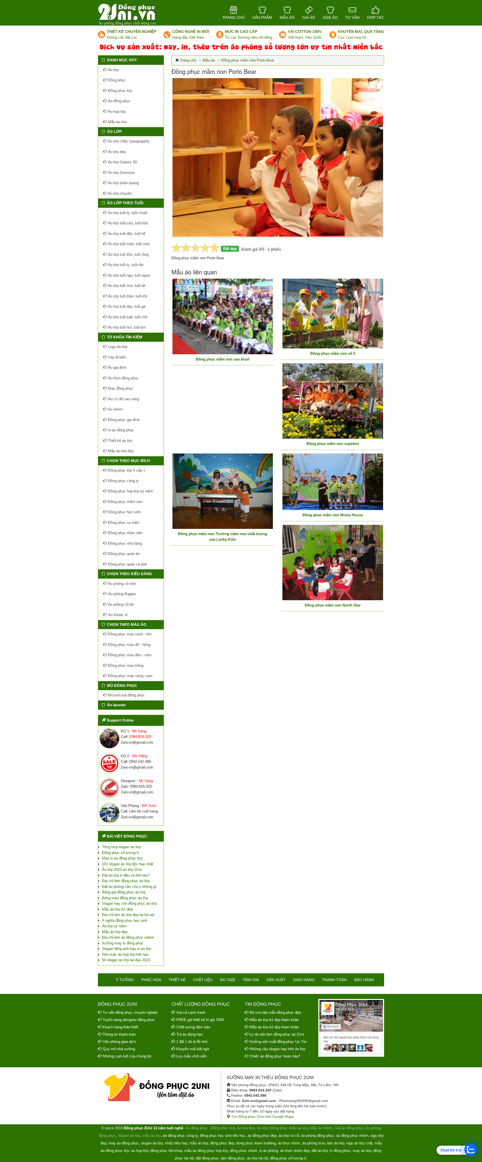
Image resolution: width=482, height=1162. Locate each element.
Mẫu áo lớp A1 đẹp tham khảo (274, 1020)
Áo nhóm (115, 409)
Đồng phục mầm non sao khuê (222, 359)
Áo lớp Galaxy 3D (122, 162)
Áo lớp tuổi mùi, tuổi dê (126, 285)
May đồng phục (120, 388)
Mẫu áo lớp (117, 122)
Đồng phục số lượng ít (120, 852)
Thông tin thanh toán (119, 1034)
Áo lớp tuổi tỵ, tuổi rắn (125, 265)
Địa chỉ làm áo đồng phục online (128, 937)
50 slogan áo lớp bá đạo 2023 (126, 960)
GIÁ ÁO (308, 17)
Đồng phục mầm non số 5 (332, 353)
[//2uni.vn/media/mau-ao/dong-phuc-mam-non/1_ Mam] (222, 316)
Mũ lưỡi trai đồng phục (126, 695)
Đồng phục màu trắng (125, 665)
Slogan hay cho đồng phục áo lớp (129, 903)
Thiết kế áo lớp (119, 440)
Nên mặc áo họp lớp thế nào (125, 954)
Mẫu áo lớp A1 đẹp (117, 909)
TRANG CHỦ (233, 17)
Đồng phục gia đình (123, 420)
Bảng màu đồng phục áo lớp (125, 898)
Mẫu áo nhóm (321, 1128)
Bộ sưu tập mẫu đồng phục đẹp (275, 1012)
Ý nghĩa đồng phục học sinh (124, 920)
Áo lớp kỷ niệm (114, 926)
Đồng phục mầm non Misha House (333, 515)
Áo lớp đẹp (116, 151)
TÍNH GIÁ (251, 980)
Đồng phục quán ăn (123, 553)
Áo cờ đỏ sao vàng (123, 399)
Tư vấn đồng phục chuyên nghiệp (130, 1012)
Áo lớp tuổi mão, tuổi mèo (128, 244)
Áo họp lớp (116, 111)
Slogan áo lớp (129, 1135)
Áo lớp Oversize (121, 172)
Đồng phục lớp (119, 90)
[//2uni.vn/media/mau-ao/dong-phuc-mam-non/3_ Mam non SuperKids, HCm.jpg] (332, 401)
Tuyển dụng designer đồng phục (129, 1020)
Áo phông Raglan (121, 594)
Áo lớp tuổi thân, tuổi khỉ (127, 296)
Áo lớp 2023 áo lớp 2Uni (122, 869)
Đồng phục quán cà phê (127, 564)
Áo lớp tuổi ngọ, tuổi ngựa (128, 275)
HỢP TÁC (375, 17)
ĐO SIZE (227, 980)
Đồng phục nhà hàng (124, 543)
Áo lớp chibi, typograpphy (128, 141)
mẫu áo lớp (151, 1135)
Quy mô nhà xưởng (119, 1049)
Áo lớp (113, 70)
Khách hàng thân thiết (120, 1027)
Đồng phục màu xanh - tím (129, 634)
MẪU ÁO (287, 17)
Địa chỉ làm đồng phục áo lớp (126, 881)
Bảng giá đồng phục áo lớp (124, 892)
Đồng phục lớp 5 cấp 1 (126, 470)
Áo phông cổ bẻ (120, 604)
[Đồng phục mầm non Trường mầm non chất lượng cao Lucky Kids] (222, 491)
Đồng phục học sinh (124, 512)
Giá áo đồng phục (349, 1128)
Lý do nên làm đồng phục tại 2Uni (277, 1034)
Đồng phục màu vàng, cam (129, 676)
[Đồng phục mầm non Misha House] (332, 481)
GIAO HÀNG (304, 980)
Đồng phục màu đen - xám (129, 655)
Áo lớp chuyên (119, 193)
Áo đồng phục (119, 101)
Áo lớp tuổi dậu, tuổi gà (126, 306)
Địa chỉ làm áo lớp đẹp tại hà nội (128, 915)
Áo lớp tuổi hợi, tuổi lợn (126, 327)
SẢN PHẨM (262, 17)
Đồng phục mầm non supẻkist (333, 443)
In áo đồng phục (120, 430)
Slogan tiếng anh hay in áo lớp (126, 948)
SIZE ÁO (330, 17)
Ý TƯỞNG (125, 980)
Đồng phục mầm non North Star (333, 605)
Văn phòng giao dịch (119, 1041)
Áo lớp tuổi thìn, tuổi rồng (128, 254)
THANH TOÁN (334, 980)
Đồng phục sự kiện (123, 522)
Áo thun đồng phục (123, 378)
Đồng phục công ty (123, 481)
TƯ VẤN (352, 17)
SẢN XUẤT (276, 980)
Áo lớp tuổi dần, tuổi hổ (126, 233)
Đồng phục (116, 80)
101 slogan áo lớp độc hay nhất (127, 864)
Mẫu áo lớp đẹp (120, 451)
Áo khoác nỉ (117, 615)
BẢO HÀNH (364, 980)
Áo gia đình (116, 367)
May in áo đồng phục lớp (122, 858)
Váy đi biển (116, 357)
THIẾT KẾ (177, 980)
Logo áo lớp (117, 346)
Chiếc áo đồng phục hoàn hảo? (275, 1056)
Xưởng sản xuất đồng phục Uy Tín (278, 1041)
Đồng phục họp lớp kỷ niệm (130, 491)
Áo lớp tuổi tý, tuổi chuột (127, 213)
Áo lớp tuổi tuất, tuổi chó (127, 317)
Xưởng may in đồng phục (123, 943)
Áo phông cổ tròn (121, 583)
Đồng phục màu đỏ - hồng (128, 644)
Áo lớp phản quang (123, 183)
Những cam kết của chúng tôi (127, 1056)
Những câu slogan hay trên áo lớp (277, 1049)
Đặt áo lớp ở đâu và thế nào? (126, 875)
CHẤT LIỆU (203, 980)
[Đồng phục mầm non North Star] (332, 562)
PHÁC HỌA (151, 980)
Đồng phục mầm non (124, 501)
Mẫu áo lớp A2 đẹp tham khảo (274, 1027)
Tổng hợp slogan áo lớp (121, 847)
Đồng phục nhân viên (125, 533)
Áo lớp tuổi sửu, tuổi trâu (127, 223)
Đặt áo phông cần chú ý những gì (129, 886)
